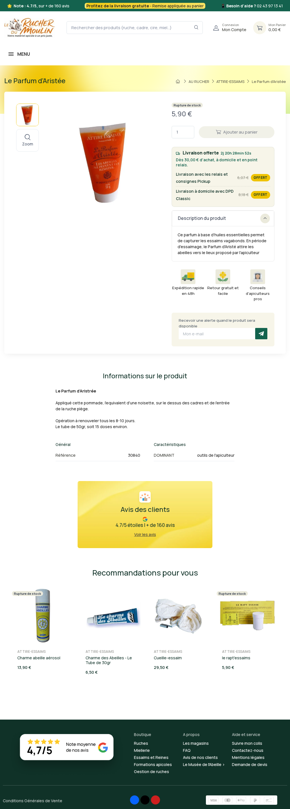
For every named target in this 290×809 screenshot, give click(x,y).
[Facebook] (134, 799)
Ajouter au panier (240, 132)
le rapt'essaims (236, 657)
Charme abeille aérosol (38, 657)
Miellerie (142, 750)
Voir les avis (145, 534)
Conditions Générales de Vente (32, 800)
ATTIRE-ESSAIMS (31, 651)
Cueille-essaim (168, 657)
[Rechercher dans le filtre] (196, 27)
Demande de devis (249, 764)
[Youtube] (155, 799)
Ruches (141, 743)
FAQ (187, 750)
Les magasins (196, 743)
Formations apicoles (153, 764)
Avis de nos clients (200, 757)
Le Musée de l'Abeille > (204, 764)
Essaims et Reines (151, 757)
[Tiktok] (145, 799)
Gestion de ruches (151, 771)
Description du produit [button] (202, 218)
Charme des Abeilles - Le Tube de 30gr (109, 660)
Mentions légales (248, 757)
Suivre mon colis (247, 743)
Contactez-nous (247, 750)
